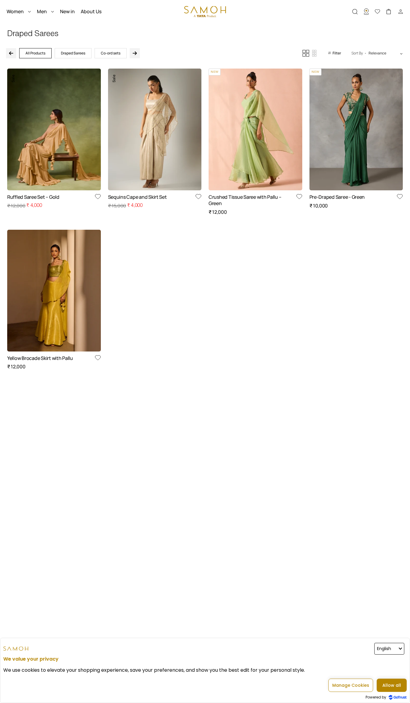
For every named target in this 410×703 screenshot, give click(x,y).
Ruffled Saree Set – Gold (33, 197)
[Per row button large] (306, 53)
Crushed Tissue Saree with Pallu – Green (245, 200)
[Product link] (54, 129)
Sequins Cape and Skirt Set (137, 197)
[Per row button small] (314, 53)
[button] (358, 11)
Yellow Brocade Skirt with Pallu (40, 358)
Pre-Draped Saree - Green (337, 197)
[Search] (369, 11)
